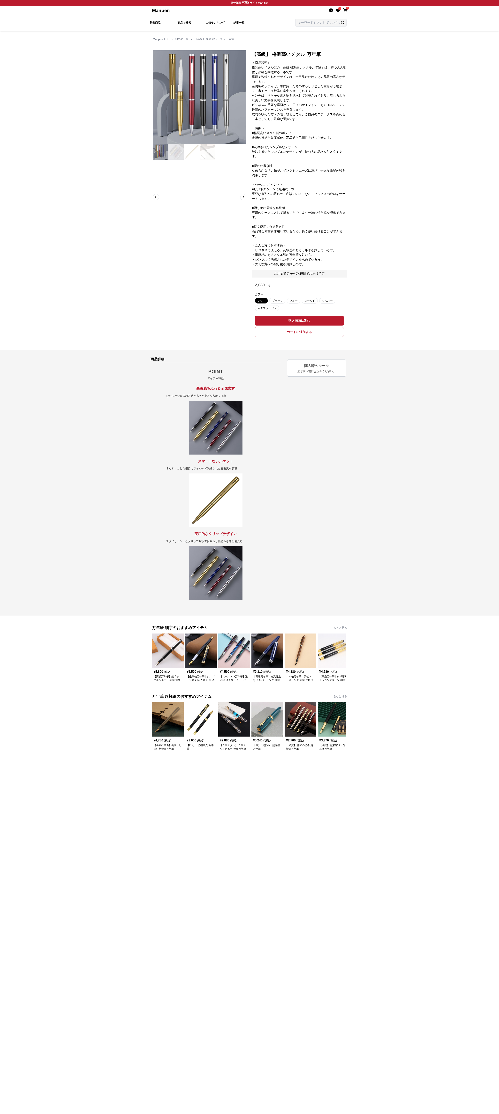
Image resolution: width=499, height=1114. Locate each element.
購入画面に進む (299, 320)
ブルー (293, 300)
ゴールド (309, 300)
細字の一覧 (182, 39)
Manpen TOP (161, 39)
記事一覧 (239, 22)
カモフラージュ (267, 308)
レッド (261, 300)
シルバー (327, 300)
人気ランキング (215, 22)
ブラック (277, 300)
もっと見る (340, 627)
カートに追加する (299, 332)
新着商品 (155, 22)
